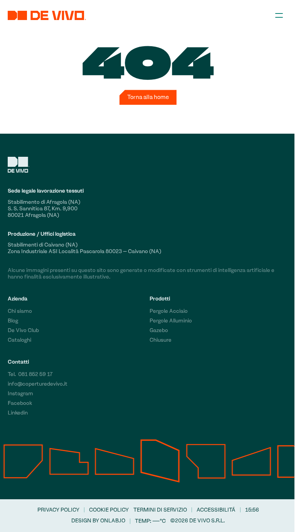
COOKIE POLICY (109, 510)
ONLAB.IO (112, 520)
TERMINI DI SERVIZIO (160, 510)
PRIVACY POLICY (58, 510)
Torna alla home (148, 97)
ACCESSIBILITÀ (216, 510)
